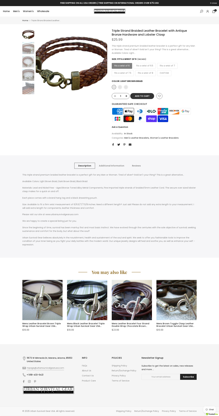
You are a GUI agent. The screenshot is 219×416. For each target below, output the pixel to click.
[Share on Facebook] (113, 144)
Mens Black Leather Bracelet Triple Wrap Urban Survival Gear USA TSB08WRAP (86, 326)
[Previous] (28, 300)
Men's (16, 11)
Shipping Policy (119, 365)
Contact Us (88, 375)
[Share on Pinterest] (124, 144)
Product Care (89, 380)
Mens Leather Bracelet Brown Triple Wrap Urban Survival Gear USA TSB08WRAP (41, 326)
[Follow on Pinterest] (35, 381)
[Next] (191, 300)
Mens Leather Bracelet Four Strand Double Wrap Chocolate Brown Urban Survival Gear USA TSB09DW (130, 326)
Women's (28, 11)
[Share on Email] (130, 144)
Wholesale (43, 11)
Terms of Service (120, 380)
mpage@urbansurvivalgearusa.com (45, 367)
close (6, 3)
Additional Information (111, 165)
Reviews (136, 165)
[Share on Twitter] (118, 144)
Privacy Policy (119, 375)
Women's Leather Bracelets (164, 137)
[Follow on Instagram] (29, 381)
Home (6, 11)
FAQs (84, 365)
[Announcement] (109, 3)
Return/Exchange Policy (124, 370)
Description (84, 165)
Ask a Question (120, 127)
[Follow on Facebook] (23, 381)
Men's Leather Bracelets (136, 137)
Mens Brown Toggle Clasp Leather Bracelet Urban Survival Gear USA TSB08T (175, 326)
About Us (86, 370)
